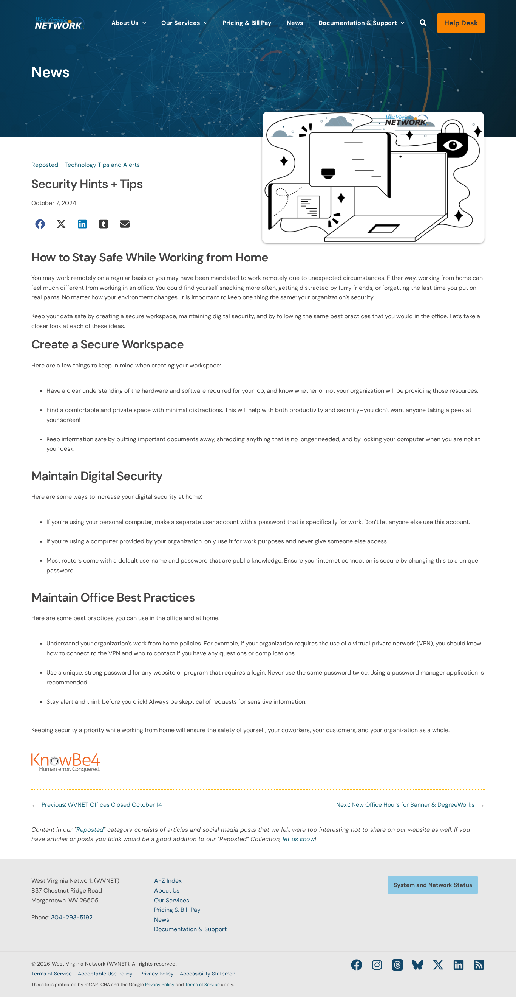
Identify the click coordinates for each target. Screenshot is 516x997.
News (161, 920)
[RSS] (479, 965)
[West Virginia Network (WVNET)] (59, 22)
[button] (142, 23)
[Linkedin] (458, 965)
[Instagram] (377, 965)
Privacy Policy (157, 973)
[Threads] (397, 965)
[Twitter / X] (438, 965)
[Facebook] (356, 965)
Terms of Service (51, 973)
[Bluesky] (417, 965)
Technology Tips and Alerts (102, 165)
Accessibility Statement (208, 973)
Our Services (171, 900)
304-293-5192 (72, 917)
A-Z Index (168, 881)
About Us (166, 890)
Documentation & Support (190, 929)
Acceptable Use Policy (105, 973)
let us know (299, 839)
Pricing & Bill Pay (177, 910)
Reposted (44, 165)
